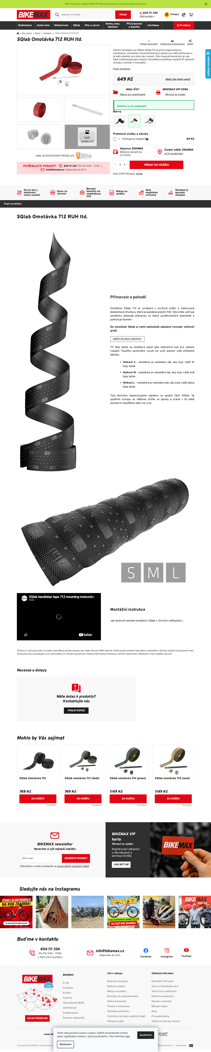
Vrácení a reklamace (118, 1006)
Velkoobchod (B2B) (73, 1003)
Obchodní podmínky (118, 1011)
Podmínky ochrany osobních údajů (126, 1016)
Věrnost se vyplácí (175, 94)
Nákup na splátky (116, 991)
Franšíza (67, 998)
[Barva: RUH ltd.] (134, 121)
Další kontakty (147, 16)
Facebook (145, 956)
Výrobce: (134, 173)
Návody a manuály (161, 1001)
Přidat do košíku (156, 165)
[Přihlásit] (170, 15)
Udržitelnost (70, 1008)
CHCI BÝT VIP (121, 864)
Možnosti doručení (117, 981)
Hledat (123, 14)
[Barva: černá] (119, 121)
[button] (37, 798)
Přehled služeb (115, 1021)
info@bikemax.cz (55, 169)
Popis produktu (121, 69)
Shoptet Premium (165, 1045)
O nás (66, 983)
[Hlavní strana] (19, 33)
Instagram (167, 956)
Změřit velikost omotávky (127, 339)
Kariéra (67, 993)
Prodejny (185, 25)
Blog (154, 1011)
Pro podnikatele (160, 1016)
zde (128, 1036)
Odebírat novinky (75, 858)
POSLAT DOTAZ (76, 710)
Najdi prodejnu (37, 1018)
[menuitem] (26, 25)
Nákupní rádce (159, 1006)
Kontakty (68, 988)
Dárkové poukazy (117, 1001)
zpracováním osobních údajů (73, 866)
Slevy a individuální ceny (165, 986)
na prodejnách (173, 153)
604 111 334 (150, 13)
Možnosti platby (116, 986)
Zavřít (131, 41)
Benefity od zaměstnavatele (122, 996)
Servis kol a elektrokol (163, 991)
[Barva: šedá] (149, 121)
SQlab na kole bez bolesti (165, 1021)
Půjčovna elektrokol (162, 996)
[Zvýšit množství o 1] (124, 165)
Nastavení (65, 1044)
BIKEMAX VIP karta (162, 981)
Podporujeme (70, 1013)
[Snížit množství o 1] (115, 165)
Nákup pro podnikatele (132, 94)
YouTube (186, 956)
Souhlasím (146, 1035)
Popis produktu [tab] (12, 203)
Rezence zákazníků (73, 1018)
